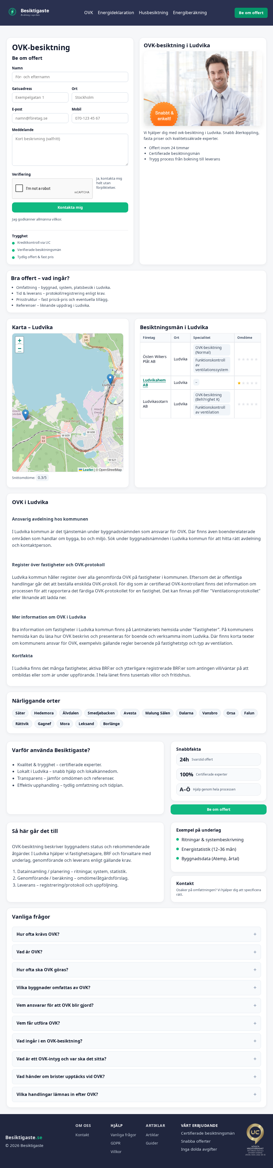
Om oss (83, 1125)
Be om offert (251, 12)
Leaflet (87, 469)
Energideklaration (116, 12)
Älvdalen (71, 712)
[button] (110, 379)
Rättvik (22, 723)
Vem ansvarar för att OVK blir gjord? (136, 1005)
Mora (65, 723)
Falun (249, 712)
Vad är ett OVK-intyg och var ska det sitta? (136, 1058)
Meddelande (23, 130)
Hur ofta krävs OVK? (136, 934)
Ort (75, 89)
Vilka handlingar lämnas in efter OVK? (136, 1094)
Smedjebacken (101, 712)
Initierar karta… (67, 402)
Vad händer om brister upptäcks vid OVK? (136, 1076)
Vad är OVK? (136, 951)
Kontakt (82, 1134)
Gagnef (44, 723)
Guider (152, 1143)
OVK (88, 12)
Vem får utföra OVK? (136, 1023)
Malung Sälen (157, 712)
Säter (20, 712)
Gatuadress (22, 89)
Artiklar (155, 1125)
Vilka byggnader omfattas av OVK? (136, 987)
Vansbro (210, 712)
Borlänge (111, 723)
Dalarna (186, 712)
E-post (17, 109)
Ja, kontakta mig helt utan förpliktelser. (109, 183)
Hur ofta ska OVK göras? (136, 969)
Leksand (86, 723)
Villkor (116, 1151)
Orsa (231, 712)
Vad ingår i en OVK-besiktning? (136, 1040)
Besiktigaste (23, 1137)
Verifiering (21, 174)
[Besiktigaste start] (32, 12)
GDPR (116, 1143)
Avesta (130, 712)
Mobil (76, 109)
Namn (17, 68)
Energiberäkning (190, 12)
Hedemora (44, 712)
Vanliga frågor (123, 1134)
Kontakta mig (70, 207)
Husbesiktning (153, 12)
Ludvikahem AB (154, 382)
